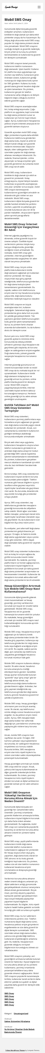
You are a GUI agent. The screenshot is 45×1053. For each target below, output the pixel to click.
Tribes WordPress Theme (15, 1050)
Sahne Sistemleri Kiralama (17, 1021)
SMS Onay (9, 993)
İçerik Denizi (10, 7)
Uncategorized (21, 1013)
